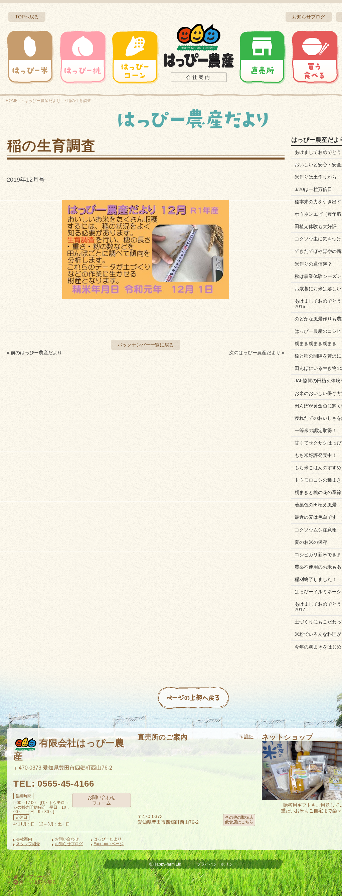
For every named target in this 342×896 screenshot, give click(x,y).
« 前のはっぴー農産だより (34, 352)
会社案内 (198, 77)
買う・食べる (315, 57)
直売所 (262, 57)
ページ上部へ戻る (37, 882)
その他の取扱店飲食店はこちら (239, 819)
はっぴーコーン (135, 57)
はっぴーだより (108, 839)
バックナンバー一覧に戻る (146, 344)
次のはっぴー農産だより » (257, 352)
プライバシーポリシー (217, 864)
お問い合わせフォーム (102, 800)
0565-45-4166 (65, 784)
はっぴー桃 (83, 57)
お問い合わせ (67, 839)
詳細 (248, 736)
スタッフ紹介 (28, 843)
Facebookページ (109, 843)
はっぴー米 (30, 57)
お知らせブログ (308, 16)
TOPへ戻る (27, 16)
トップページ (32, 876)
